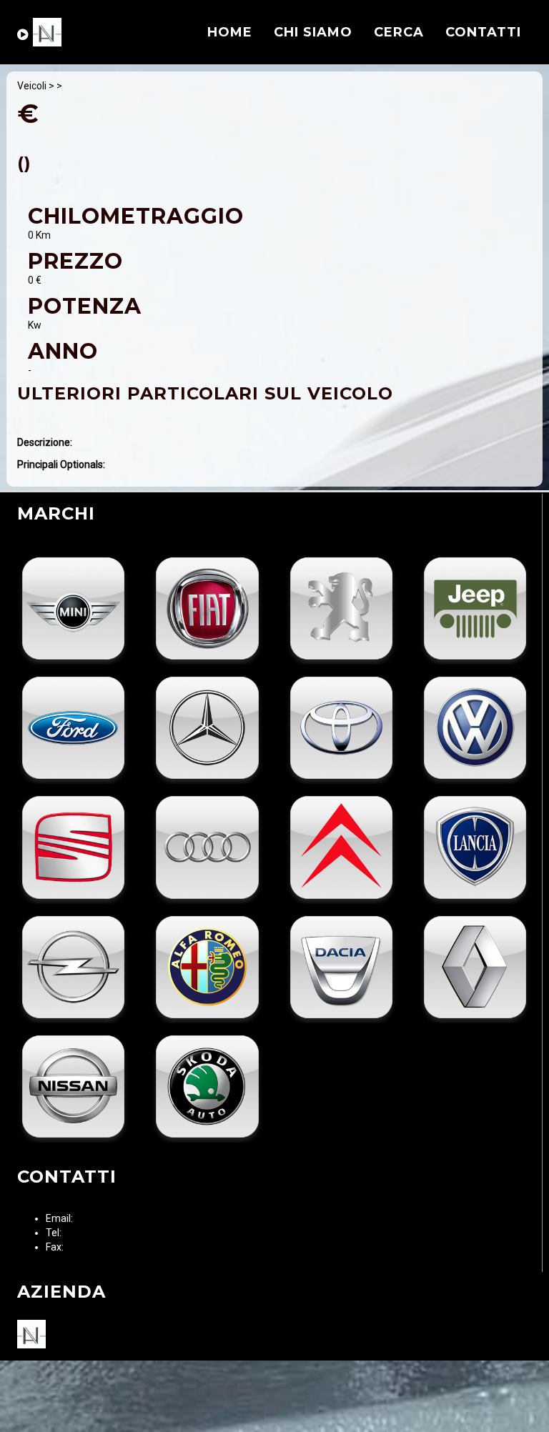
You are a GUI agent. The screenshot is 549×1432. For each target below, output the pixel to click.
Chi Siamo (313, 32)
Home (229, 32)
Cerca (399, 32)
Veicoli (31, 85)
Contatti (483, 32)
